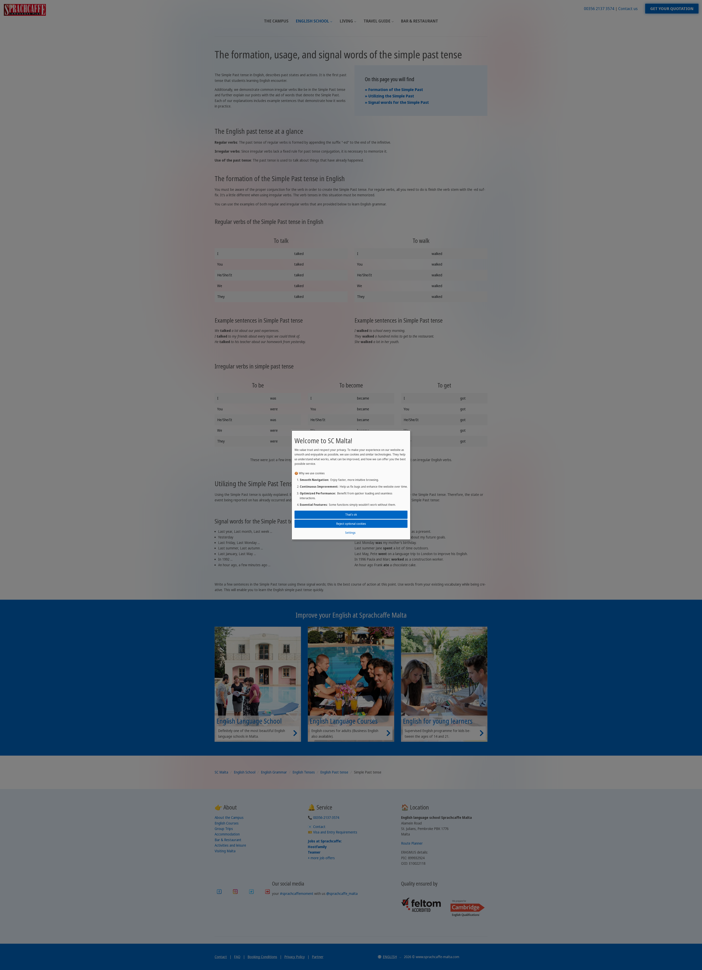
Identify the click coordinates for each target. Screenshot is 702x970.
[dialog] (351, 485)
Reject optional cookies (351, 523)
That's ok (351, 515)
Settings (350, 533)
